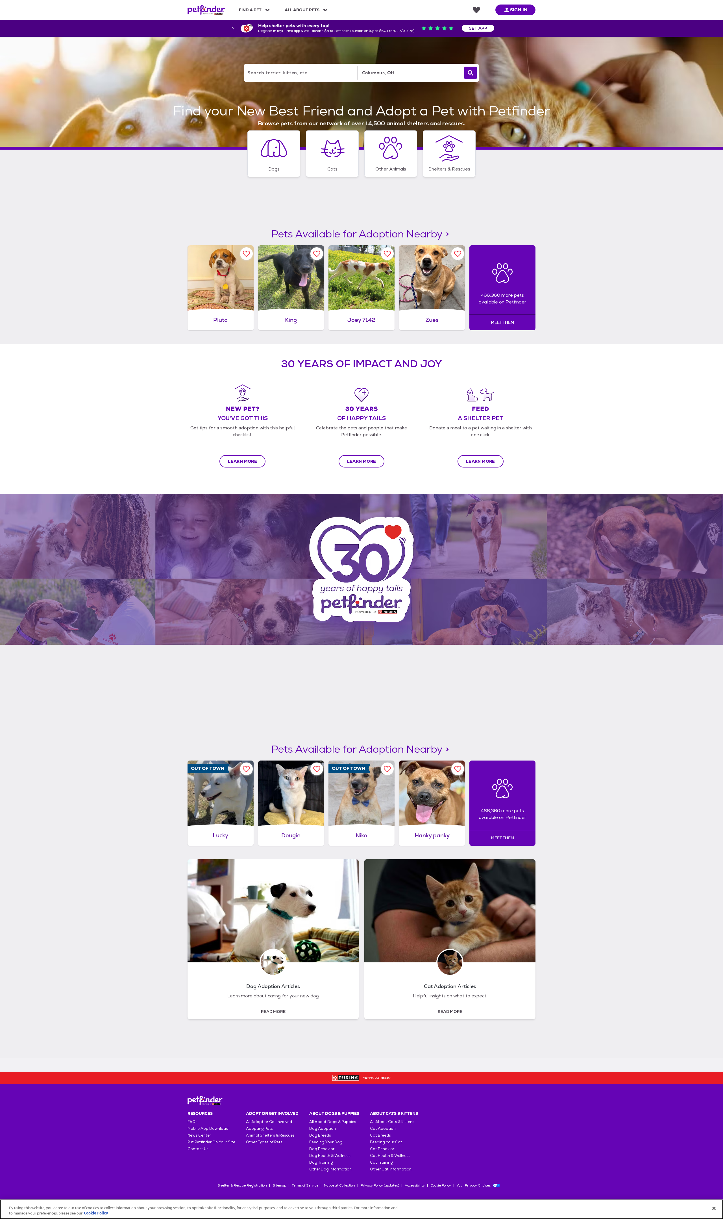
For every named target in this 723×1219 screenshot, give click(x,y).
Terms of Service (305, 1185)
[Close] (714, 1208)
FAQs (192, 1121)
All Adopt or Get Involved (269, 1121)
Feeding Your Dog (325, 1142)
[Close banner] (233, 28)
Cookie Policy (440, 1185)
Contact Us (198, 1148)
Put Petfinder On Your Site (211, 1142)
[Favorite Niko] (387, 769)
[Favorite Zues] (457, 253)
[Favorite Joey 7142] (387, 253)
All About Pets (302, 9)
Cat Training (381, 1162)
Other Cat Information (390, 1169)
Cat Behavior (382, 1148)
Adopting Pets (259, 1128)
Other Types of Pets (264, 1142)
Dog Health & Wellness (329, 1155)
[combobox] (410, 72)
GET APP (478, 28)
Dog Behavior (321, 1148)
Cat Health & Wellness (390, 1155)
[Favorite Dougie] (317, 769)
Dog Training (321, 1162)
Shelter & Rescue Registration (242, 1185)
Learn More (242, 461)
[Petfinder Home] (206, 10)
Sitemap (279, 1185)
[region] (361, 1209)
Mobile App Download (208, 1128)
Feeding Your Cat (386, 1142)
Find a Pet (250, 9)
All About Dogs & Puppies (332, 1121)
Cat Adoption (383, 1128)
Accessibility (415, 1185)
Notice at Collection (339, 1185)
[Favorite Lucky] (246, 769)
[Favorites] (476, 10)
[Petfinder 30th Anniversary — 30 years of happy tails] (361, 569)
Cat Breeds (380, 1135)
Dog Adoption (322, 1128)
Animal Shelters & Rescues (270, 1135)
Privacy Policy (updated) (380, 1185)
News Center (199, 1135)
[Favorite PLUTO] (246, 253)
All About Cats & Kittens (392, 1121)
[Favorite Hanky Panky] (457, 769)
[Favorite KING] (317, 253)
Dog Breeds (320, 1135)
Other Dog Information (330, 1169)
